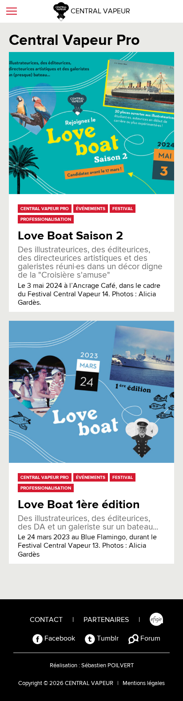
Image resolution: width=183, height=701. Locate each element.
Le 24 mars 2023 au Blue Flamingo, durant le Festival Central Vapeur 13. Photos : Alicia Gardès (88, 536)
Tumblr (107, 638)
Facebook (59, 638)
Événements (90, 209)
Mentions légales (144, 683)
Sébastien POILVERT (107, 666)
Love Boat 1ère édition (79, 505)
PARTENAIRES (106, 620)
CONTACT (46, 620)
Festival (122, 209)
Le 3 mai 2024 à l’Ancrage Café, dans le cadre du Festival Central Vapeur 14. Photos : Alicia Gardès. (90, 276)
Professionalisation (45, 219)
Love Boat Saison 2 (70, 236)
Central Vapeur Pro (44, 209)
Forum (149, 638)
